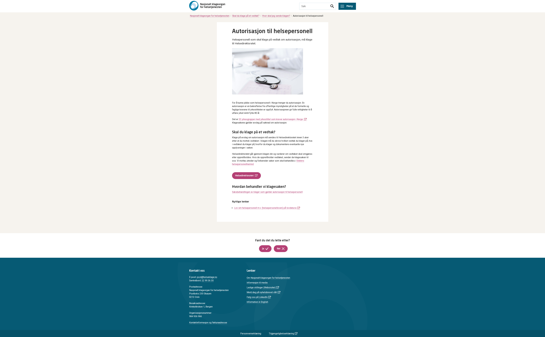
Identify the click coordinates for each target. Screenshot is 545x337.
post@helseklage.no (207, 277)
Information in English (257, 302)
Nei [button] (278, 248)
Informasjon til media (257, 282)
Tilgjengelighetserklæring (281, 333)
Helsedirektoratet (244, 175)
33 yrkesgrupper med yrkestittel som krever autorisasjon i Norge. (271, 119)
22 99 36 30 (208, 280)
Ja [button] (263, 248)
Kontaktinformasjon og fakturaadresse (208, 322)
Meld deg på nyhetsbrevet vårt (262, 292)
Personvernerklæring (250, 333)
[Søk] (332, 6)
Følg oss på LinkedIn (257, 297)
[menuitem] (209, 15)
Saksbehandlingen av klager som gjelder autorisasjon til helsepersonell (267, 192)
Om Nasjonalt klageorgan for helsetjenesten (268, 277)
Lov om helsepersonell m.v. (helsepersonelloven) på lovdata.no (265, 208)
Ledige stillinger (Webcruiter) (261, 287)
